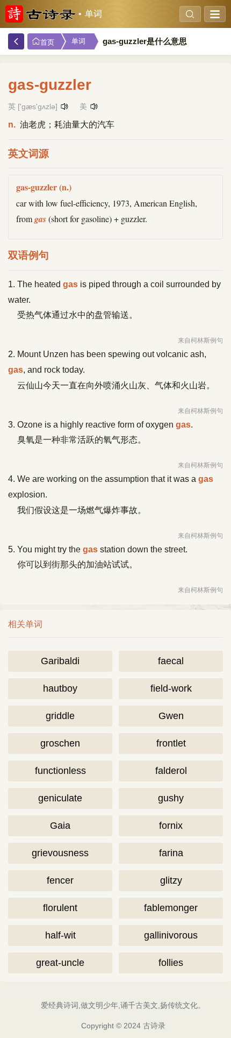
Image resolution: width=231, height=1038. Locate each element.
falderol (171, 770)
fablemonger (171, 907)
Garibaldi (60, 661)
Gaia (60, 825)
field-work (171, 688)
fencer (60, 880)
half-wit (60, 935)
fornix (171, 825)
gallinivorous (171, 935)
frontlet (171, 743)
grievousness (60, 853)
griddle (60, 715)
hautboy (60, 688)
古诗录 (154, 1025)
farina (171, 853)
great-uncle (60, 962)
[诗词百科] (40, 14)
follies (170, 962)
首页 (47, 42)
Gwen (171, 715)
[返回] (16, 41)
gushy (171, 798)
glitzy (171, 880)
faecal (171, 661)
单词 (93, 13)
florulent (60, 907)
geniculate (60, 798)
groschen (60, 743)
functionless (60, 770)
